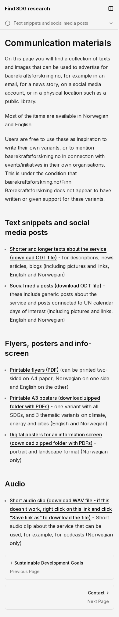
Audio (15, 483)
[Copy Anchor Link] (110, 227)
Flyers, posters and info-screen (48, 348)
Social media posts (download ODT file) (55, 286)
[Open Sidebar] (111, 8)
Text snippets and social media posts (47, 227)
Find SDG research (27, 8)
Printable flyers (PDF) (34, 370)
